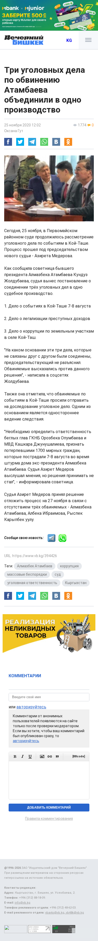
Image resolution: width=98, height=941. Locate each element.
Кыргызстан (76, 583)
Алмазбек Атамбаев (34, 566)
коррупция (69, 566)
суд (58, 574)
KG (69, 40)
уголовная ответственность (32, 583)
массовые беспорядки (27, 574)
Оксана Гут (13, 131)
